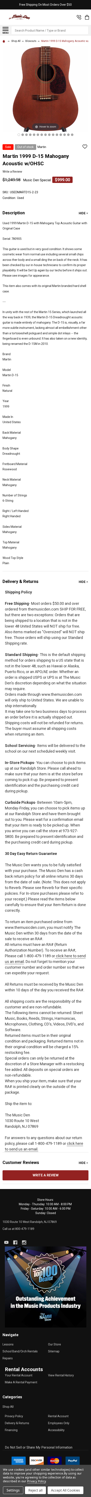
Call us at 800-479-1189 (18, 1228)
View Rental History (61, 1375)
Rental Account (58, 1416)
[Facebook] (15, 1242)
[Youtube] (6, 1242)
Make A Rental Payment (21, 1382)
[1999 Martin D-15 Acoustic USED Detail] (41, 134)
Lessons (8, 1344)
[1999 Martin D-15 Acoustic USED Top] (19, 134)
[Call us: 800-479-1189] (79, 17)
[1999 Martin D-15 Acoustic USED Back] (68, 134)
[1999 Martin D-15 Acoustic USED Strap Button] (57, 134)
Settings (13, 1490)
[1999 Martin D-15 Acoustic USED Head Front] (49, 134)
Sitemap (53, 1351)
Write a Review (12, 171)
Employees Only (58, 1423)
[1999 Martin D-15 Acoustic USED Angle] (26, 134)
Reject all (35, 1490)
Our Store (54, 1344)
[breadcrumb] (4, 41)
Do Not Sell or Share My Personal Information (38, 1447)
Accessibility (56, 1430)
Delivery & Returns (17, 1423)
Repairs (8, 1358)
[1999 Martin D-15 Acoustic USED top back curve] (64, 134)
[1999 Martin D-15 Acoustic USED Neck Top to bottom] (34, 134)
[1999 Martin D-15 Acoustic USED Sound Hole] (30, 134)
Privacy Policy (14, 1416)
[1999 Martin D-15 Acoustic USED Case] (72, 134)
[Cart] (87, 17)
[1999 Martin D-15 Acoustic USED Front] (22, 134)
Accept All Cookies (65, 1490)
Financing (11, 1430)
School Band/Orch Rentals (20, 1351)
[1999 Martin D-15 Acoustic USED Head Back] (53, 134)
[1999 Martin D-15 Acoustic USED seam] (38, 134)
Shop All (8, 1406)
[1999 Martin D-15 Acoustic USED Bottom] (60, 134)
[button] (45, 1287)
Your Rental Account (18, 1375)
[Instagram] (24, 1242)
